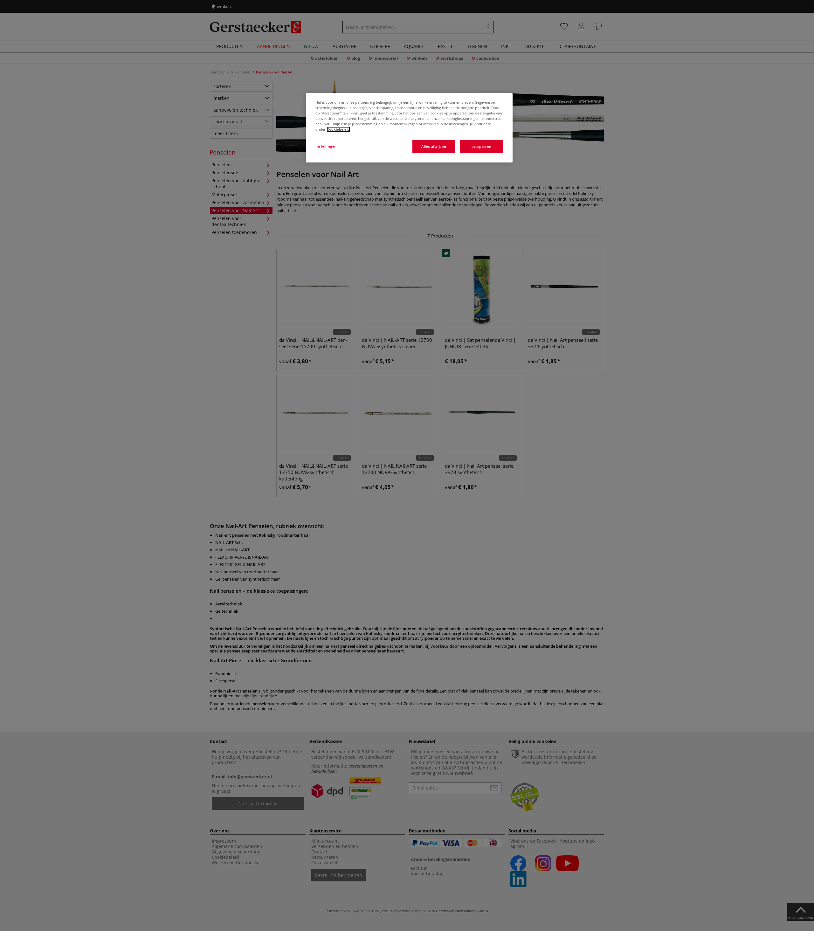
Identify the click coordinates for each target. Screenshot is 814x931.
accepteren (482, 146)
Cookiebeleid (338, 129)
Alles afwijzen (433, 146)
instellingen (326, 146)
